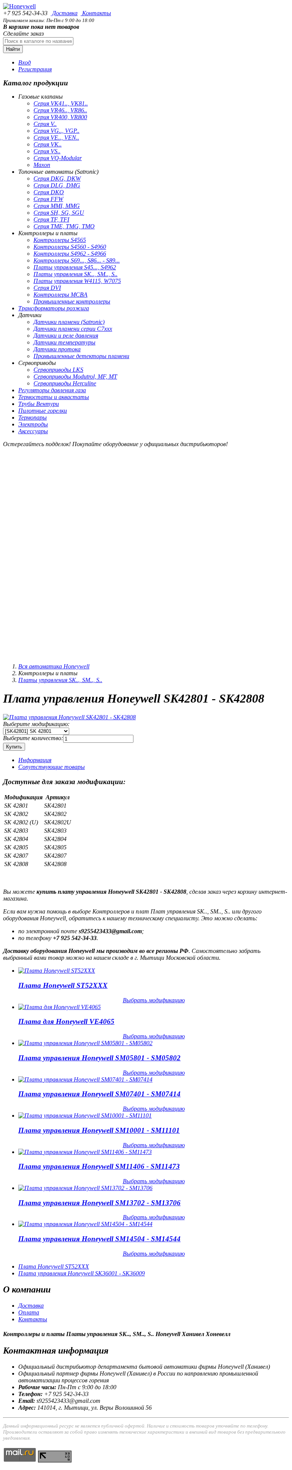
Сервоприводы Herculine (64, 383)
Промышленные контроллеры (71, 301)
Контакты (96, 13)
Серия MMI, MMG (56, 206)
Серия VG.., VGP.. (56, 130)
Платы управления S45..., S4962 (74, 267)
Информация (34, 760)
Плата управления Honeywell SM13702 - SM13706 (99, 1203)
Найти (13, 49)
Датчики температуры (64, 342)
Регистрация (35, 69)
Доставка (64, 13)
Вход (24, 62)
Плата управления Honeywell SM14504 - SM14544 (99, 1239)
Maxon (41, 165)
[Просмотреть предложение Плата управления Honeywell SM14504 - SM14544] (85, 1224)
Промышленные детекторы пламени (81, 356)
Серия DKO (48, 192)
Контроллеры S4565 (59, 240)
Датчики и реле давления (65, 335)
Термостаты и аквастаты (53, 397)
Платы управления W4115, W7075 (77, 281)
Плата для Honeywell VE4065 (66, 1021)
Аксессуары (33, 431)
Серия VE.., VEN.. (56, 137)
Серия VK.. (47, 144)
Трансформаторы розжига (53, 308)
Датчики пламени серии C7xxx (72, 328)
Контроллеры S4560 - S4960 (69, 247)
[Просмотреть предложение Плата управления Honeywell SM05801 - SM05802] (85, 1043)
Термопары (32, 417)
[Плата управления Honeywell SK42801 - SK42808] (69, 717)
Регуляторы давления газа (52, 390)
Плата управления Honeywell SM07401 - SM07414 (99, 1094)
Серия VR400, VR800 (60, 117)
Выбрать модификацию (154, 1000)
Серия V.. (45, 124)
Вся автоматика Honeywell (53, 666)
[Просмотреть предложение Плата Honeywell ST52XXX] (56, 970)
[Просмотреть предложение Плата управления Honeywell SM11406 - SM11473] (85, 1152)
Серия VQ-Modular (57, 158)
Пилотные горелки (42, 410)
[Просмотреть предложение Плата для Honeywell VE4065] (59, 1007)
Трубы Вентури (38, 404)
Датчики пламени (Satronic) (69, 322)
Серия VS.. (46, 151)
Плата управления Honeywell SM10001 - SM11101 (99, 1130)
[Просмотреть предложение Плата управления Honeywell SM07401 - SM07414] (85, 1079)
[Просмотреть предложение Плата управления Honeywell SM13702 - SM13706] (85, 1188)
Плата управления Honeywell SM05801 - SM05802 (99, 1058)
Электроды (33, 424)
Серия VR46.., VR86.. (60, 110)
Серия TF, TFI (51, 219)
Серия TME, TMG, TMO (64, 226)
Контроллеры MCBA (60, 294)
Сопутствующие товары (51, 767)
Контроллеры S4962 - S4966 (69, 253)
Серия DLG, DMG (56, 185)
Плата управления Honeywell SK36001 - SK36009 (81, 1273)
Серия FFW (48, 199)
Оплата (28, 1312)
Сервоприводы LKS (58, 369)
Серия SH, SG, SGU (58, 212)
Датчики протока (57, 349)
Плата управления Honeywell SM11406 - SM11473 (99, 1166)
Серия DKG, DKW (57, 178)
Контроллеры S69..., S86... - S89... (76, 260)
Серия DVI (47, 288)
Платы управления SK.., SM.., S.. (75, 274)
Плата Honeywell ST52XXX (63, 985)
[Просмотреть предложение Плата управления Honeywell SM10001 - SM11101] (85, 1115)
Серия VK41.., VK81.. (60, 103)
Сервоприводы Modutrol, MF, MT (75, 376)
